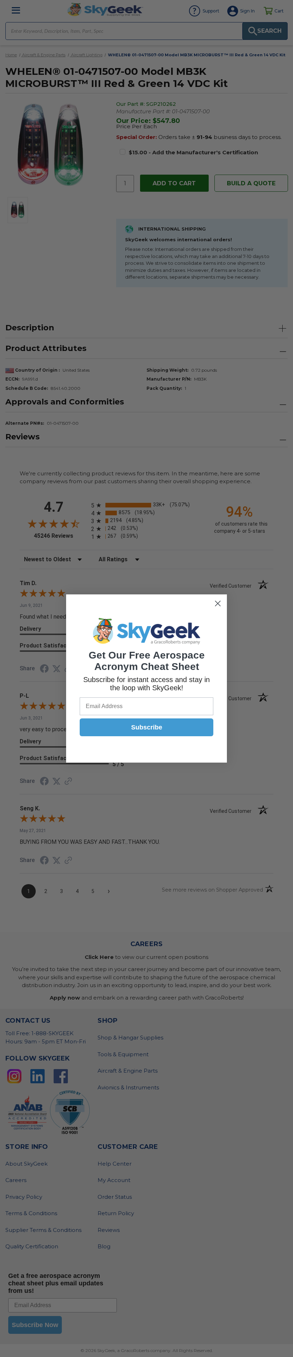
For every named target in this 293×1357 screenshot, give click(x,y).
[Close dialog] (218, 603)
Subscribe (146, 727)
